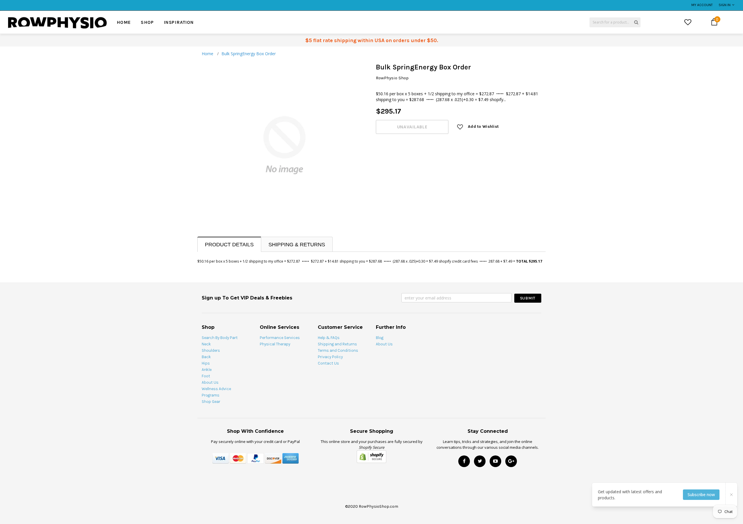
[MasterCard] (238, 457)
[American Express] (290, 457)
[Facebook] (464, 461)
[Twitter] (480, 461)
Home (207, 53)
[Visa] (220, 457)
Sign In (725, 5)
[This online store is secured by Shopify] (371, 456)
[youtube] (495, 461)
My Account (702, 5)
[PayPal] (255, 457)
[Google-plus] (511, 461)
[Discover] (273, 457)
